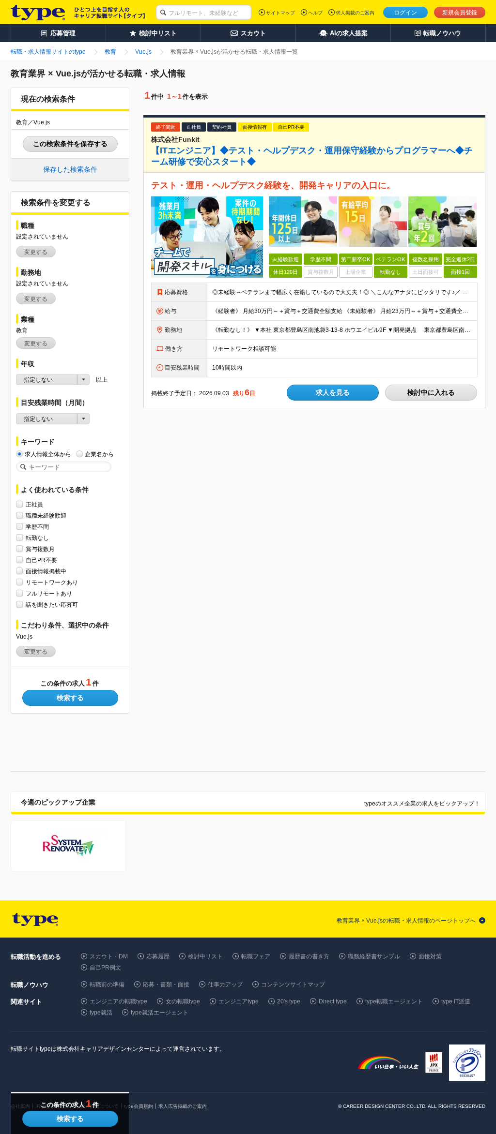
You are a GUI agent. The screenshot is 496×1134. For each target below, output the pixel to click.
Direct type (333, 1001)
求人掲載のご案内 (355, 12)
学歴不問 (37, 526)
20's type (288, 1001)
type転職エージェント (394, 1001)
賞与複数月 (40, 549)
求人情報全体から (48, 454)
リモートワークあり (52, 582)
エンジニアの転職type (118, 1001)
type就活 (101, 1012)
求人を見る (333, 392)
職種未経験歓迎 (46, 515)
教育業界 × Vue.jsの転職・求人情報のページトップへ (406, 920)
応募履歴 (158, 956)
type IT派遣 (455, 1001)
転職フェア (255, 956)
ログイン (405, 12)
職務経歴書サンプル (374, 956)
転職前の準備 (107, 984)
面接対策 (430, 956)
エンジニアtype (238, 1001)
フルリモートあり (49, 593)
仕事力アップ (225, 984)
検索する (70, 697)
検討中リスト (205, 956)
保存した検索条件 (70, 169)
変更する (35, 252)
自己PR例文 (105, 967)
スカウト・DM (109, 956)
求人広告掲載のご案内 (182, 1106)
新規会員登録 (459, 12)
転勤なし (37, 538)
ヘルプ (315, 12)
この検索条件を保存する (70, 144)
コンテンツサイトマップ (293, 984)
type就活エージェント (159, 1012)
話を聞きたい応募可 (52, 604)
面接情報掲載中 (46, 571)
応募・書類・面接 (166, 984)
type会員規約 (138, 1106)
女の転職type (183, 1001)
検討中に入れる (431, 392)
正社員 (34, 504)
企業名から (99, 454)
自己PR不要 (41, 560)
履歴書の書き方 (309, 956)
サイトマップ (280, 12)
